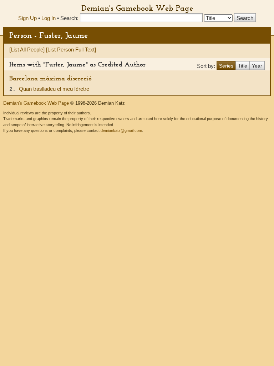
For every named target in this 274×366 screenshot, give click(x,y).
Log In (48, 18)
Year (257, 66)
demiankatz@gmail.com (121, 130)
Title (242, 66)
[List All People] (27, 49)
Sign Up (27, 18)
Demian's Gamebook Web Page (137, 8)
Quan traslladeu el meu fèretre (54, 89)
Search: (69, 18)
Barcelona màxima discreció (50, 78)
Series (226, 66)
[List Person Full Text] (71, 49)
